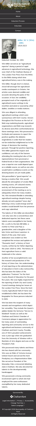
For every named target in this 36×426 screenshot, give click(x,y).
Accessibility (29, 401)
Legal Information (8, 401)
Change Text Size (17, 403)
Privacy (20, 401)
